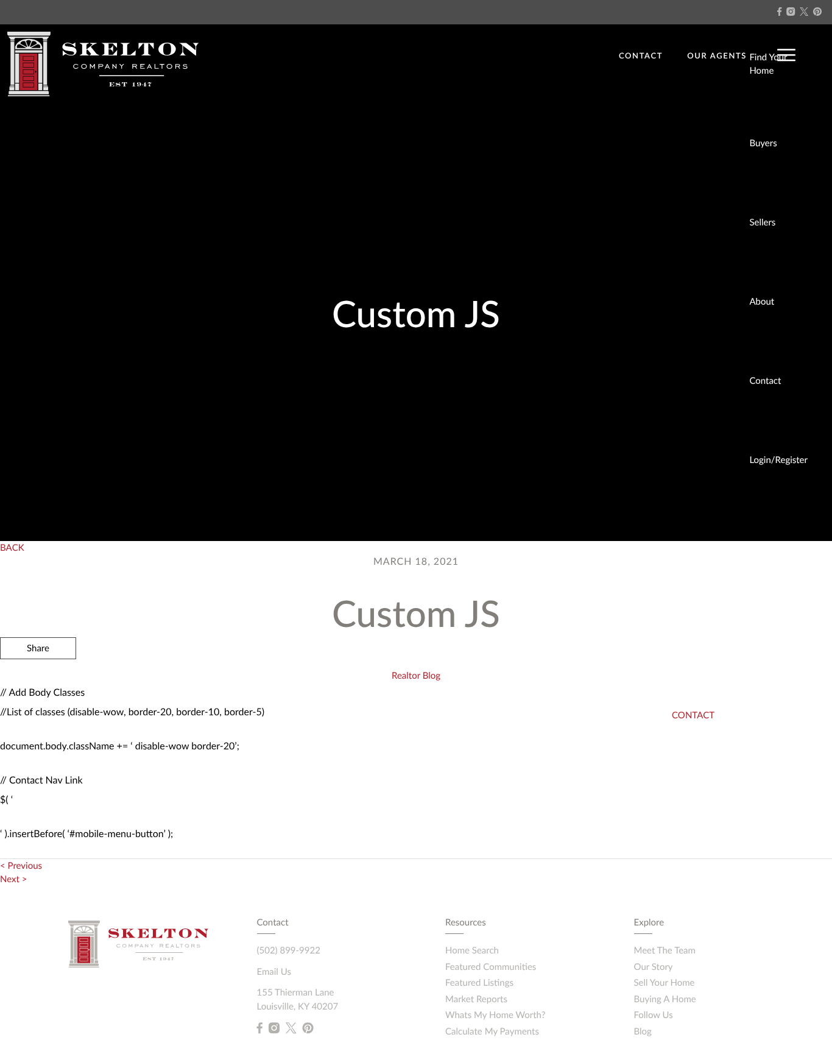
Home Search (472, 950)
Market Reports (476, 999)
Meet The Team (665, 950)
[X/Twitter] (804, 11)
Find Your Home (768, 64)
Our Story (653, 966)
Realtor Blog (416, 675)
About (761, 301)
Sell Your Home (664, 982)
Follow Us (653, 1015)
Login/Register (778, 460)
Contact (765, 380)
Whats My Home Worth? (495, 1015)
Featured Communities (490, 966)
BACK (12, 547)
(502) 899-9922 (288, 950)
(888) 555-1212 (718, 727)
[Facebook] (779, 11)
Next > (13, 879)
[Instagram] (790, 11)
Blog (643, 1031)
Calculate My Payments (492, 1031)
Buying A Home (665, 999)
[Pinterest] (817, 11)
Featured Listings (479, 982)
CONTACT (641, 55)
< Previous (21, 865)
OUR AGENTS (717, 55)
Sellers (762, 222)
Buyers (763, 143)
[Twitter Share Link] (38, 681)
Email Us (274, 971)
